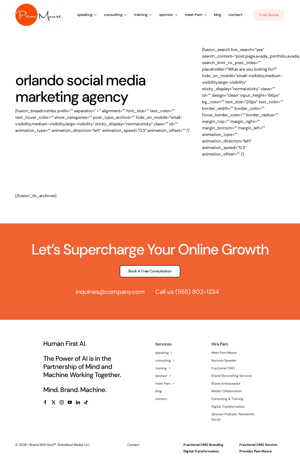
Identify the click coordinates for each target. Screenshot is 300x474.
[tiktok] (86, 402)
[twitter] (53, 402)
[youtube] (70, 402)
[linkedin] (78, 402)
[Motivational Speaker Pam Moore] (38, 5)
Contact (133, 445)
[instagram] (62, 402)
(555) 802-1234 (197, 292)
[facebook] (45, 402)
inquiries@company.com (110, 292)
